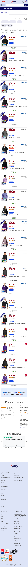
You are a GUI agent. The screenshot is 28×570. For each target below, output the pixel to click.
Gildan (2, 525)
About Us (16, 535)
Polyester (12, 21)
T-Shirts (2, 475)
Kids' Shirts (3, 489)
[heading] (14, 204)
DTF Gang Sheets (18, 480)
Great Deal (11, 149)
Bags (2, 502)
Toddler (2, 519)
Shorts (2, 497)
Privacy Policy (17, 543)
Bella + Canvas (4, 526)
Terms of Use (17, 565)
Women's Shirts (4, 487)
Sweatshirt (4, 21)
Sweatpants (3, 495)
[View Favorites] (7, 1)
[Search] (26, 5)
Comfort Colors (4, 528)
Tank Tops (3, 480)
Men (2, 516)
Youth (2, 518)
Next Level (3, 530)
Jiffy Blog (16, 540)
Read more (22, 427)
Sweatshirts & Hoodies (5, 477)
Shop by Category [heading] (5, 472)
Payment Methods (18, 531)
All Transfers (16, 475)
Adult (2, 513)
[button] (2, 5)
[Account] (23, 1)
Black (19, 21)
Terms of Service (17, 545)
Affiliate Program (17, 538)
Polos (2, 478)
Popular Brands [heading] (5, 523)
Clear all (10, 25)
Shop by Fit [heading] (4, 511)
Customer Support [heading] (19, 511)
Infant (2, 521)
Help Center (16, 521)
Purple (3, 25)
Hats (2, 501)
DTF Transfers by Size (19, 477)
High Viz (2, 506)
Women (2, 514)
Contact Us (16, 523)
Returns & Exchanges (18, 530)
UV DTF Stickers (17, 478)
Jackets (2, 482)
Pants (2, 493)
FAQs (15, 524)
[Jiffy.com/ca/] (14, 466)
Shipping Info (17, 528)
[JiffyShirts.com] (14, 1)
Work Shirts (3, 483)
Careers (15, 536)
